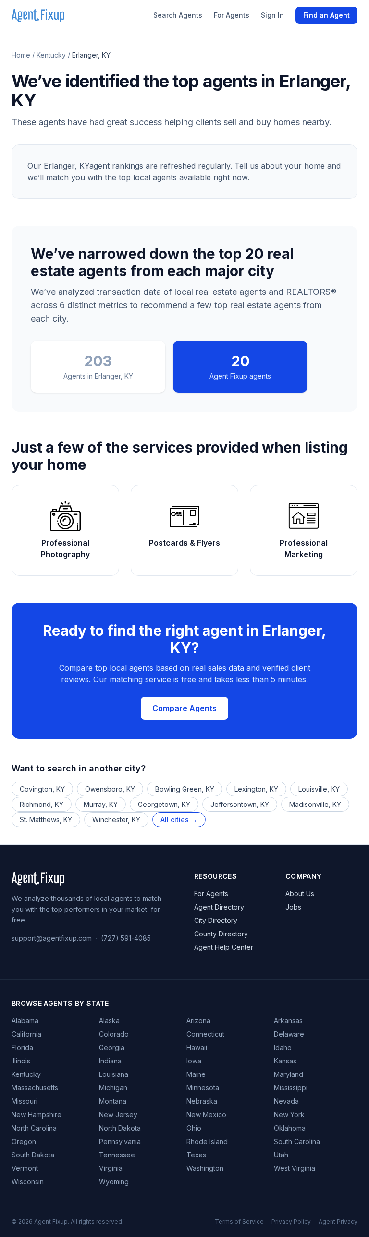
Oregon (24, 1141)
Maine (196, 1074)
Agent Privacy (338, 1221)
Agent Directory (219, 907)
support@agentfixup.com (52, 938)
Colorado (114, 1034)
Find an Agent (326, 15)
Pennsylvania (120, 1141)
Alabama (25, 1020)
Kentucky (51, 55)
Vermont (25, 1168)
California (26, 1034)
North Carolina (34, 1128)
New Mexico (206, 1114)
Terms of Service (239, 1221)
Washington (204, 1168)
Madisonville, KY (315, 804)
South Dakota (33, 1155)
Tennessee (117, 1155)
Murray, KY (101, 804)
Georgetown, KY (164, 804)
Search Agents (177, 15)
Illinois (21, 1061)
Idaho (283, 1047)
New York (289, 1114)
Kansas (285, 1061)
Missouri (24, 1101)
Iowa (193, 1061)
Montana (112, 1101)
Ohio (193, 1128)
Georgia (111, 1047)
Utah (281, 1155)
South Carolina (297, 1141)
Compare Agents (184, 708)
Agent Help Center (223, 947)
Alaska (109, 1020)
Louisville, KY (319, 789)
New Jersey (118, 1114)
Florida (22, 1047)
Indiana (110, 1061)
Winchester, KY (116, 820)
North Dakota (120, 1128)
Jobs (293, 907)
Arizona (198, 1020)
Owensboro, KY (110, 789)
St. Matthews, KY (46, 820)
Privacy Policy (291, 1221)
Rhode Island (207, 1141)
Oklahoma (290, 1128)
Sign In (272, 15)
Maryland (288, 1074)
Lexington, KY (256, 789)
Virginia (111, 1168)
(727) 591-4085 (126, 938)
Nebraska (201, 1101)
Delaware (289, 1034)
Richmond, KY (41, 804)
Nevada (286, 1101)
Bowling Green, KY (184, 789)
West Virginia (294, 1168)
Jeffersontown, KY (239, 804)
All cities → (178, 820)
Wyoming (114, 1182)
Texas (196, 1155)
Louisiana (113, 1074)
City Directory (215, 920)
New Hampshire (37, 1114)
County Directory (221, 934)
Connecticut (205, 1034)
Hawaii (196, 1047)
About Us (299, 893)
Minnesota (202, 1088)
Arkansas (288, 1020)
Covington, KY (42, 789)
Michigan (113, 1088)
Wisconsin (28, 1182)
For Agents (231, 15)
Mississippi (291, 1088)
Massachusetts (35, 1088)
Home (21, 55)
